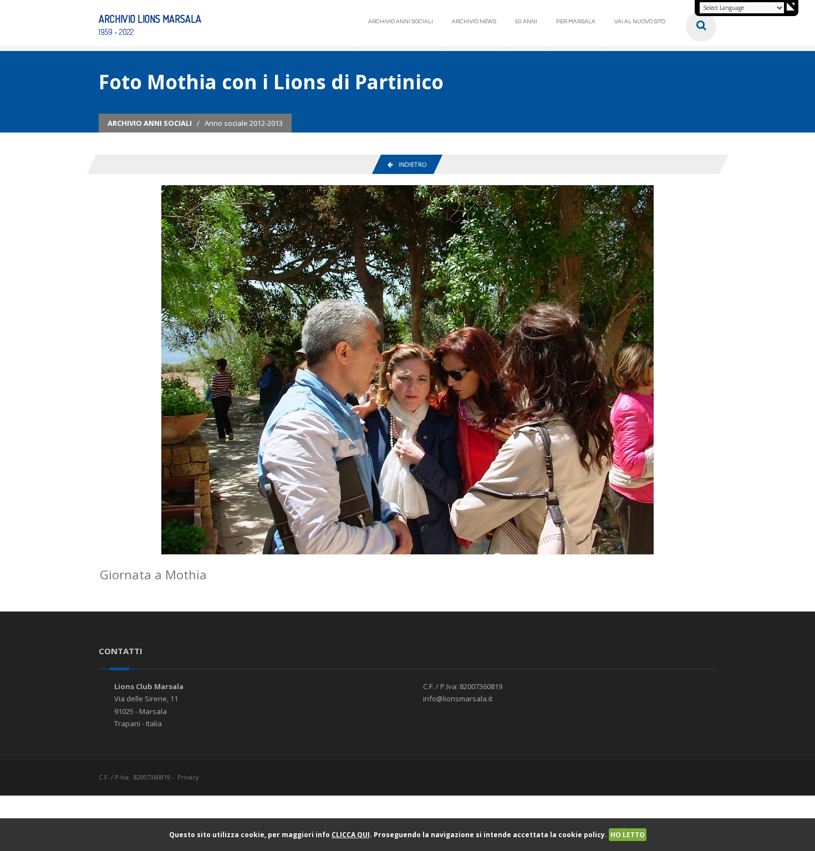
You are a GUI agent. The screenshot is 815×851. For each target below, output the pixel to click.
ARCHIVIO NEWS (474, 21)
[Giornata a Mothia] (407, 369)
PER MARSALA (575, 21)
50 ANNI (526, 21)
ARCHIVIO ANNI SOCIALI (400, 21)
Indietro (410, 164)
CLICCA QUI (351, 834)
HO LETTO (627, 834)
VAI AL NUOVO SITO (639, 21)
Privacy (188, 777)
